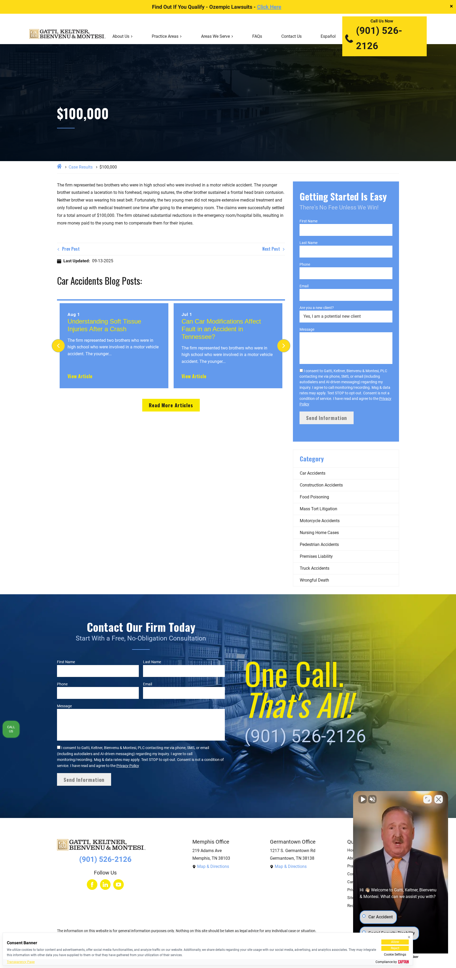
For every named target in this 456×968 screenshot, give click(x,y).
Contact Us (291, 36)
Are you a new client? (317, 308)
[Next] (283, 345)
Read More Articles (171, 405)
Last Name (308, 243)
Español (328, 36)
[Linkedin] (105, 884)
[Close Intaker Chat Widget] (438, 799)
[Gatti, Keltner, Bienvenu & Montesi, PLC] (67, 36)
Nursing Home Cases (319, 532)
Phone (305, 264)
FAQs (257, 36)
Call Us (11, 729)
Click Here (269, 7)
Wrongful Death (314, 580)
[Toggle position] (427, 799)
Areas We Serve (215, 36)
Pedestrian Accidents (319, 544)
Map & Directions (213, 866)
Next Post (271, 249)
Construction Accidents (321, 485)
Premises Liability (316, 556)
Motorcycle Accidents (320, 520)
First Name (308, 221)
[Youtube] (118, 884)
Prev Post (70, 249)
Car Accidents (312, 473)
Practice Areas (165, 36)
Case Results (81, 167)
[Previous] (58, 345)
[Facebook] (92, 884)
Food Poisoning (314, 496)
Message (307, 329)
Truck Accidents (314, 568)
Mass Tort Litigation (318, 508)
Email (304, 286)
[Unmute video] (362, 799)
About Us (120, 36)
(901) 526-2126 (379, 38)
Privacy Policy (127, 766)
